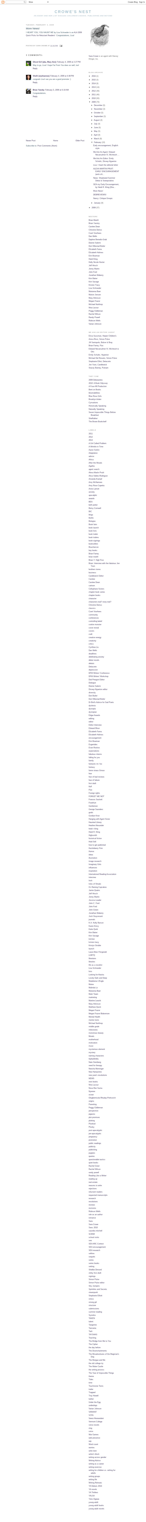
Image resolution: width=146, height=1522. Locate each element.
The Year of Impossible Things (101, 1373)
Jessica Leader (95, 900)
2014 (94, 83)
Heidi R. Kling (94, 832)
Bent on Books (95, 390)
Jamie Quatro (94, 890)
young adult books (96, 1505)
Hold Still (92, 842)
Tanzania (92, 1328)
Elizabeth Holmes (96, 252)
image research (95, 861)
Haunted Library (95, 822)
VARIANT (93, 1412)
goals (91, 812)
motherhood (93, 1039)
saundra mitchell (95, 1231)
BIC (90, 511)
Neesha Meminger (96, 1069)
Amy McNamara (95, 482)
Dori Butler (93, 696)
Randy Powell (94, 317)
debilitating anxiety (96, 657)
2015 (94, 80)
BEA (91, 502)
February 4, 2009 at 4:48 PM (62, 76)
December (98, 105)
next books (93, 1082)
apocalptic (93, 495)
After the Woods (95, 463)
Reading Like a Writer (97, 1176)
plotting (92, 1121)
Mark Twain (93, 994)
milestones (93, 1030)
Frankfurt (92, 803)
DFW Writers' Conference (99, 673)
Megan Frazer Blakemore (99, 1013)
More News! (98, 191)
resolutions (93, 1201)
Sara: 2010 (93, 1227)
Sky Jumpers (94, 1286)
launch (91, 949)
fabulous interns (95, 754)
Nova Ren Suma (95, 1088)
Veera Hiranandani (96, 1418)
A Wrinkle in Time (96, 447)
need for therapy (95, 1065)
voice (91, 1431)
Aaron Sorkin (94, 450)
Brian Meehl (94, 220)
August (97, 120)
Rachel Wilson (95, 314)
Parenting (93, 1104)
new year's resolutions (98, 1075)
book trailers (94, 537)
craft (90, 634)
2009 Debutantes (96, 380)
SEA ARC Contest (96, 1244)
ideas (91, 855)
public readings (95, 1143)
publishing (93, 1150)
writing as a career (96, 1464)
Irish (90, 881)
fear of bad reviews (96, 777)
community (93, 615)
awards (92, 498)
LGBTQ (92, 955)
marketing (93, 997)
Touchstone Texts (96, 1386)
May (96, 131)
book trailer (93, 534)
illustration (93, 858)
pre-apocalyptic (95, 1133)
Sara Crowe (93, 56)
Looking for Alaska (96, 975)
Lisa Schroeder (95, 288)
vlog (90, 1428)
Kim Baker (93, 278)
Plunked (92, 1124)
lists (90, 971)
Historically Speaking (97, 406)
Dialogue (92, 683)
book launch (94, 528)
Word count (93, 1444)
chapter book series (97, 592)
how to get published (97, 845)
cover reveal (94, 628)
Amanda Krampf (95, 479)
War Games (94, 1434)
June (96, 127)
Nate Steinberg (95, 1062)
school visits (94, 1237)
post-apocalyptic (95, 1130)
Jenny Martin (94, 269)
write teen (93, 1451)
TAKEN (92, 1318)
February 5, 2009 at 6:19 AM (57, 90)
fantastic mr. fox (95, 764)
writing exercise (95, 1467)
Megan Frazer (94, 301)
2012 (94, 91)
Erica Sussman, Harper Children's (102, 336)
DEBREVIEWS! (99, 195)
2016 (94, 76)
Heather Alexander (96, 825)
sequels (92, 1257)
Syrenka (92, 1315)
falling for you (94, 757)
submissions (94, 1309)
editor (91, 722)
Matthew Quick (95, 1007)
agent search (94, 469)
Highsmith (93, 835)
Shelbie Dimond (95, 1270)
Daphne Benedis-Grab (98, 239)
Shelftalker (93, 418)
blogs (91, 515)
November (98, 109)
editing (91, 718)
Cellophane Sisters (96, 589)
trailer (91, 1389)
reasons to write (95, 1185)
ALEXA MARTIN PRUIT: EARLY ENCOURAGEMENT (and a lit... (106, 171)
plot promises (94, 1117)
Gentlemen (93, 806)
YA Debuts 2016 (95, 1486)
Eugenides (93, 744)
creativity (92, 641)
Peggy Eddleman (96, 311)
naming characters (96, 1056)
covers (91, 631)
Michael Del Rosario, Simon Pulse (103, 358)
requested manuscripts (98, 1195)
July (96, 124)
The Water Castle (96, 1366)
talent (91, 1321)
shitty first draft (95, 1273)
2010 (94, 98)
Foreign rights (94, 793)
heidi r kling (93, 829)
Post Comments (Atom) (47, 146)
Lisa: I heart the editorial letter (105, 165)
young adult (93, 1502)
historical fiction (95, 838)
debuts (91, 663)
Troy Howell (93, 1396)
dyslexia (92, 705)
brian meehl (93, 557)
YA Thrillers (93, 1492)
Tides (91, 1379)
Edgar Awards (94, 715)
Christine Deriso (95, 230)
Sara (91, 1221)
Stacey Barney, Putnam (98, 368)
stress (91, 1299)
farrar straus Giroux (97, 770)
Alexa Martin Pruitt (96, 472)
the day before (95, 1347)
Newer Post (31, 141)
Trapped (92, 1392)
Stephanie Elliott (95, 1296)
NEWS (91, 1078)
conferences (94, 618)
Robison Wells (95, 321)
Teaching (92, 1338)
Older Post (80, 141)
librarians (92, 958)
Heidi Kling (93, 259)
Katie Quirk (93, 929)
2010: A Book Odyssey (98, 383)
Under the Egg (95, 1402)
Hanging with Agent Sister (99, 819)
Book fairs (93, 524)
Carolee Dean (94, 226)
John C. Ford (94, 903)
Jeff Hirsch (93, 265)
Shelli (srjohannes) (41, 76)
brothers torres (95, 569)
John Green (93, 910)
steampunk (93, 1292)
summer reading (95, 1312)
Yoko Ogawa (94, 1499)
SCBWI (92, 1234)
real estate (93, 1182)
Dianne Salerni (95, 243)
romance (92, 1218)
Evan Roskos (94, 748)
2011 (94, 94)
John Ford (93, 272)
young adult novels (96, 1509)
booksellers (93, 544)
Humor (91, 851)
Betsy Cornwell (95, 508)
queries (92, 1156)
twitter (91, 1399)
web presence (94, 1438)
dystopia (92, 709)
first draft (92, 783)
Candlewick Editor (96, 576)
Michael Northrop (96, 304)
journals (92, 919)
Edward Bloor (94, 728)
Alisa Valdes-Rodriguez (98, 476)
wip (90, 1441)
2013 (94, 87)
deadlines (93, 654)
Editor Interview (95, 725)
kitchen (92, 939)
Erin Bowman (94, 256)
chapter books (94, 595)
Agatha (92, 466)
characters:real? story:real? (100, 602)
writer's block (94, 1454)
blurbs (91, 518)
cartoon (92, 585)
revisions (92, 1208)
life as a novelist (95, 965)
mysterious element (97, 1049)
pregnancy (93, 1137)
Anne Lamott (94, 489)
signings (92, 1276)
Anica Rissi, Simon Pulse (99, 339)
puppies (92, 1153)
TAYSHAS (93, 1334)
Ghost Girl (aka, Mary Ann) (44, 62)
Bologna (92, 521)
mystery (92, 1052)
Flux (90, 790)
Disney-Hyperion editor (98, 689)
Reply (35, 68)
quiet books (93, 1163)
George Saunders (96, 809)
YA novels (93, 1489)
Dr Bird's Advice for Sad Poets (101, 702)
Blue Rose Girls (95, 396)
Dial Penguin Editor (97, 680)
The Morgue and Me (97, 1360)
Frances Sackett (95, 799)
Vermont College (95, 1422)
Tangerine (93, 1325)
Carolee (92, 579)
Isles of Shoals (95, 884)
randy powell (94, 1172)
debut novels (94, 660)
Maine (91, 984)
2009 (94, 102)
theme (91, 1376)
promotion (93, 1140)
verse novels (94, 1425)
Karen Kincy (94, 926)
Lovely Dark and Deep (98, 978)
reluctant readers (96, 1192)
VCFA (91, 1415)
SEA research (94, 1250)
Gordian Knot (94, 816)
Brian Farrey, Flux (96, 345)
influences (93, 868)
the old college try (96, 1363)
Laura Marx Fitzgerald (98, 952)
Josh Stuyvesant (96, 916)
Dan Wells (93, 236)
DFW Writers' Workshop (98, 676)
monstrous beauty (96, 1033)
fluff (90, 786)
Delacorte (93, 667)
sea (90, 1240)
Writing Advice (95, 1460)
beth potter (93, 505)
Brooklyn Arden (95, 399)
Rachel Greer (94, 1166)
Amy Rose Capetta (96, 485)
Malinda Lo (93, 988)
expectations (94, 751)
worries (92, 1447)
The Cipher (93, 1344)
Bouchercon (94, 547)
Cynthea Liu (94, 647)
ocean (91, 1095)
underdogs (93, 1405)
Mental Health (94, 1017)
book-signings (94, 541)
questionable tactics (97, 1159)
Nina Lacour (94, 308)
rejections (93, 1188)
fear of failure (94, 780)
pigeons (92, 1114)
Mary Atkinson (95, 298)
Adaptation (93, 453)
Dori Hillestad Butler (97, 246)
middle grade (94, 1026)
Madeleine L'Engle (96, 981)
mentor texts (94, 1020)
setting (91, 1266)
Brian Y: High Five (96, 560)
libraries (92, 962)
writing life (93, 1479)
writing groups (94, 1476)
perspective (93, 1111)
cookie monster (95, 624)
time (90, 1383)
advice (91, 456)
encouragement (95, 738)
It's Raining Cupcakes (98, 887)
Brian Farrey (94, 554)
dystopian (93, 712)
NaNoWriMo (94, 1059)
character (92, 598)
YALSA (92, 1496)
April (96, 135)
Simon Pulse (94, 1279)
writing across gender (97, 1457)
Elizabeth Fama (95, 249)
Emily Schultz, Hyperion (99, 355)
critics (91, 644)
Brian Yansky (38, 90)
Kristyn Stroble (95, 945)
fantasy (92, 767)
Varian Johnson (95, 324)
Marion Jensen (95, 295)
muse (91, 1046)
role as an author (96, 1214)
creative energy (95, 637)
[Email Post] (60, 45)
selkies (92, 1253)
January (97, 203)
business (92, 573)
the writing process (96, 1370)
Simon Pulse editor (96, 1283)
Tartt (90, 1331)
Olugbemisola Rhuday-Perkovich (102, 1098)
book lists (93, 531)
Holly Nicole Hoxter (97, 262)
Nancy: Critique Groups (102, 198)
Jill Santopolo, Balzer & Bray (100, 342)
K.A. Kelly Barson (96, 923)
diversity (92, 693)
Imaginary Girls (95, 864)
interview (92, 877)
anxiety (92, 492)
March (97, 139)
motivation (93, 1043)
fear (90, 773)
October (97, 113)
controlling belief (95, 621)
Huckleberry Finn (96, 848)
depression (93, 670)
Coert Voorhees (95, 233)
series (91, 1260)
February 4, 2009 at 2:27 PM (69, 62)
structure (92, 1305)
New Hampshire (95, 1072)
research (92, 1198)
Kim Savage (94, 282)
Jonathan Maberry (96, 275)
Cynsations (93, 402)
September (99, 116)
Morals (91, 1036)
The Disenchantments (98, 1351)
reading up (93, 1179)
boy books (93, 550)
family (91, 761)
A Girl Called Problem (97, 443)
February (98, 142)
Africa (91, 459)
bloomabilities (94, 393)
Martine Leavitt (95, 1001)
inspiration (93, 871)
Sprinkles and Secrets (98, 1289)
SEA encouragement (97, 1247)
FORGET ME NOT (96, 796)
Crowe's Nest (73, 12)
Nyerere (92, 1091)
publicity (92, 1146)
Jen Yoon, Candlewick (98, 365)
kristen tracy (94, 942)
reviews (92, 1205)
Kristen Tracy (94, 285)
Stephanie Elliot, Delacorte (100, 361)
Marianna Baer (95, 291)
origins (91, 1101)
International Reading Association (102, 874)
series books (94, 1263)
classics (92, 608)
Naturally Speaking (96, 409)
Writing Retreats (95, 1483)
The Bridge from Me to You (100, 1341)
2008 (94, 208)
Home (55, 141)
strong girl (93, 1302)
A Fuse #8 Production (98, 386)
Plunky (91, 1127)
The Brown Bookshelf (97, 421)
